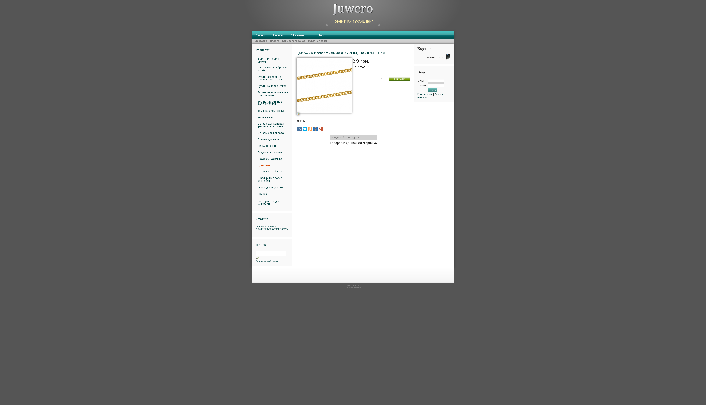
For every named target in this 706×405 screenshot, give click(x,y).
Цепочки (264, 165)
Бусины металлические (272, 86)
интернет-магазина (355, 287)
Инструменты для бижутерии (268, 202)
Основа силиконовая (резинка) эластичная (271, 125)
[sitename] (353, 10)
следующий (337, 137)
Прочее (262, 193)
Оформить (297, 35)
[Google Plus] (321, 129)
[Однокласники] (310, 129)
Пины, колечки (267, 145)
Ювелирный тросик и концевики (271, 179)
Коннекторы (265, 117)
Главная (261, 35)
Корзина (278, 35)
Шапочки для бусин (270, 171)
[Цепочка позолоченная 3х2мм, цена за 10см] (324, 114)
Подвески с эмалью (270, 152)
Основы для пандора (271, 133)
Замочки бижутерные (271, 110)
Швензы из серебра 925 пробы (272, 69)
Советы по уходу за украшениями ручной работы (272, 227)
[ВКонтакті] (299, 129)
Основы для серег (269, 139)
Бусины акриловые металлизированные (270, 78)
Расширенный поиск (267, 261)
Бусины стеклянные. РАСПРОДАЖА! (270, 103)
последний (353, 137)
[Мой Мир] (315, 129)
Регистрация (424, 94)
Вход (321, 35)
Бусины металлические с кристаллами (273, 94)
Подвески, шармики (270, 158)
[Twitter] (305, 129)
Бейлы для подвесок (270, 187)
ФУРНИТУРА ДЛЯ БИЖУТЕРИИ (268, 60)
